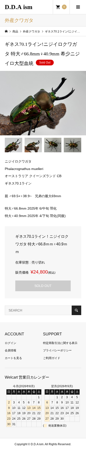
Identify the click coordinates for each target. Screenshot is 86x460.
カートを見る (13, 358)
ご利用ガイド (51, 358)
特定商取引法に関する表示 (60, 343)
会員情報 (10, 350)
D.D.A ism (18, 7)
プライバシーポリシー (57, 350)
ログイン (10, 343)
